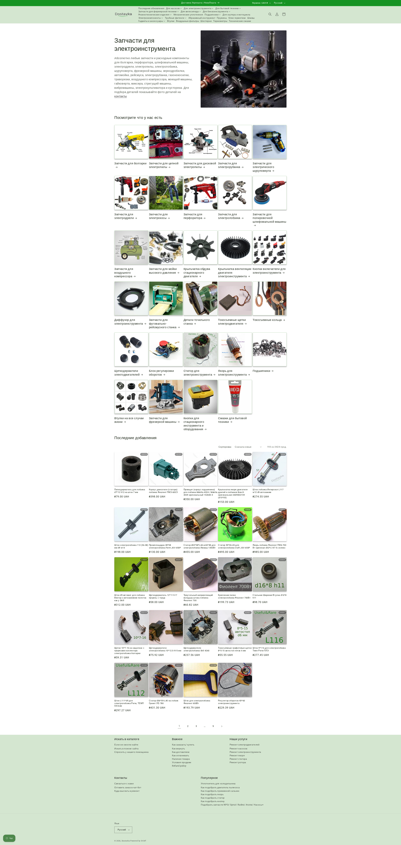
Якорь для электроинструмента (232, 372)
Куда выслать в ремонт (127, 791)
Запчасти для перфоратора (193, 216)
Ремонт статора (238, 759)
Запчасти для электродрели (124, 216)
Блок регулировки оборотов (161, 372)
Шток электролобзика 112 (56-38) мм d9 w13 (131, 546)
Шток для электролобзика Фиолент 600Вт (197, 701)
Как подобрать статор (213, 798)
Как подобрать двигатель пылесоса (220, 787)
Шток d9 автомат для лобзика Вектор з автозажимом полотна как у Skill (130, 598)
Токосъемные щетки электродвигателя (232, 321)
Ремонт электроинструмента (245, 752)
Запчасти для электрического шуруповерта (263, 167)
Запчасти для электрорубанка (229, 165)
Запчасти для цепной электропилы (163, 165)
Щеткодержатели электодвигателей (127, 372)
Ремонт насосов (238, 748)
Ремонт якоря (237, 755)
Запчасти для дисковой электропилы (200, 165)
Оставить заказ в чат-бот (127, 787)
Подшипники (261, 370)
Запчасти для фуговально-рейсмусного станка (163, 323)
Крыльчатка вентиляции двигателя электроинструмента (234, 272)
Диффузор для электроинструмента (128, 321)
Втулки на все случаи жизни (129, 420)
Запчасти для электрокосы (158, 216)
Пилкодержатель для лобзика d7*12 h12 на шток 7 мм (129, 490)
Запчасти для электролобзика (229, 216)
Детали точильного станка (197, 321)
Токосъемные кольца (267, 320)
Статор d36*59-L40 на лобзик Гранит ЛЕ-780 (163, 701)
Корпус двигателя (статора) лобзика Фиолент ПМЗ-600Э (163, 490)
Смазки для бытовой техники (232, 420)
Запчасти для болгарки (130, 163)
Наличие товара (181, 759)
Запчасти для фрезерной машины (163, 420)
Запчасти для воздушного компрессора (123, 272)
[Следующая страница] (221, 726)
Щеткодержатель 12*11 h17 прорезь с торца (163, 596)
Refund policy (179, 766)
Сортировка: (225, 447)
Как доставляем (180, 752)
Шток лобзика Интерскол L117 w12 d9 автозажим (268, 490)
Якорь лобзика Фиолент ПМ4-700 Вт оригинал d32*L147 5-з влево (269, 546)
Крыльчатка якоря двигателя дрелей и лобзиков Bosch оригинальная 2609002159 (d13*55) (233, 493)
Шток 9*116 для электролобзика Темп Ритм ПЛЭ (269, 649)
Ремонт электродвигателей (244, 744)
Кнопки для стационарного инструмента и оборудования (194, 424)
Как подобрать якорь (212, 794)
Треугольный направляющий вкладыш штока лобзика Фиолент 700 (198, 598)
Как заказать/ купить (183, 744)
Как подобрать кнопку (213, 801)
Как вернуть (178, 748)
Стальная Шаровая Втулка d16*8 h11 (269, 596)
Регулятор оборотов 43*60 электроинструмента (231, 701)
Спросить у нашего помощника (131, 752)
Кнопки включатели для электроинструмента (269, 270)
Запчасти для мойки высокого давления (163, 270)
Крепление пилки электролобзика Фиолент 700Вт (234, 596)
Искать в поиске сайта (126, 748)
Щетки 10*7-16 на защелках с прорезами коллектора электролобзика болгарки (129, 650)
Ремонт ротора (238, 762)
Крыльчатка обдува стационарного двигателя (197, 272)
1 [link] (179, 726)
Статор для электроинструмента (198, 372)
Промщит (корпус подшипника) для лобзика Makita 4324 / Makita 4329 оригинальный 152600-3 (200, 492)
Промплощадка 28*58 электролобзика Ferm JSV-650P (165, 546)
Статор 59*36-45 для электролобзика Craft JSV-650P (234, 546)
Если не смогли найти (126, 744)
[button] (174, 8)
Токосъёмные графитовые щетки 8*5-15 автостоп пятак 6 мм (235, 649)
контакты (120, 96)
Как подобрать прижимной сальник (220, 791)
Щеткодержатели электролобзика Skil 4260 (196, 649)
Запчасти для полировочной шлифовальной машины (269, 218)
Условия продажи (181, 762)
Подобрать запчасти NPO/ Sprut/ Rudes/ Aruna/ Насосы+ (232, 804)
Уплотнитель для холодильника (218, 783)
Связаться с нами (124, 783)
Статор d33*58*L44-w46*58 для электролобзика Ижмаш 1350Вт (200, 546)
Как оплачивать (180, 755)
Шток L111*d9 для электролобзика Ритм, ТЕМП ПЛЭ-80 (129, 703)
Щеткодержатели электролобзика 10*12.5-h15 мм (165, 649)
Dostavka (126, 841)
